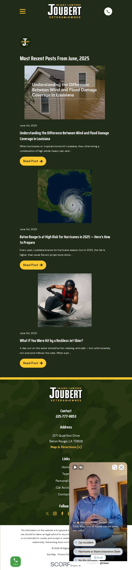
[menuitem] (51, 555)
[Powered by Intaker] (104, 563)
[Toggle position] (114, 467)
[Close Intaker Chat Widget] (121, 467)
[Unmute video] (75, 467)
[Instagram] (55, 513)
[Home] (65, 11)
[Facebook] (62, 513)
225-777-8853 (66, 416)
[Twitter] (47, 513)
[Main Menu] (22, 11)
